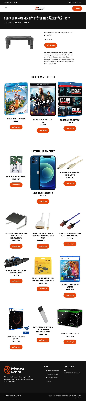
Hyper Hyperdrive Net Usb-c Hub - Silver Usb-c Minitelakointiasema (43, 329)
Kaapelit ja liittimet (22, 22)
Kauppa (77, 8)
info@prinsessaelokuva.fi (74, 2)
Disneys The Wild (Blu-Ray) (16, 119)
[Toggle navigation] (6, 8)
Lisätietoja (51, 45)
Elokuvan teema (52, 378)
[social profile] (17, 2)
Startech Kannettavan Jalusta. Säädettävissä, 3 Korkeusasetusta (16, 235)
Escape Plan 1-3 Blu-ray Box (70, 120)
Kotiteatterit (10, 22)
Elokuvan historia (52, 374)
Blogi (49, 381)
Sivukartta (78, 398)
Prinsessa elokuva (53, 371)
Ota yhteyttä (57, 396)
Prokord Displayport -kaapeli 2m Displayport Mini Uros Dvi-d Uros (43, 235)
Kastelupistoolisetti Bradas (16, 176)
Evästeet (65, 396)
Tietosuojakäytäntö (75, 396)
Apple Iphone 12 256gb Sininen (43, 193)
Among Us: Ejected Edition (70, 333)
